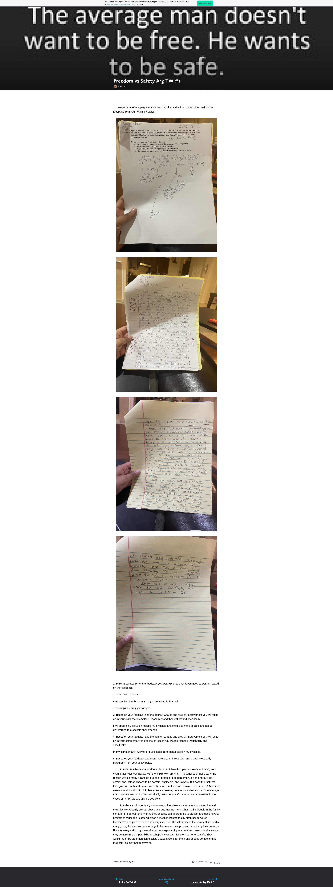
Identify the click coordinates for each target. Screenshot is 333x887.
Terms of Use (126, 5)
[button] (193, 862)
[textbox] (166, 471)
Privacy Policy (113, 5)
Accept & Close (205, 3)
